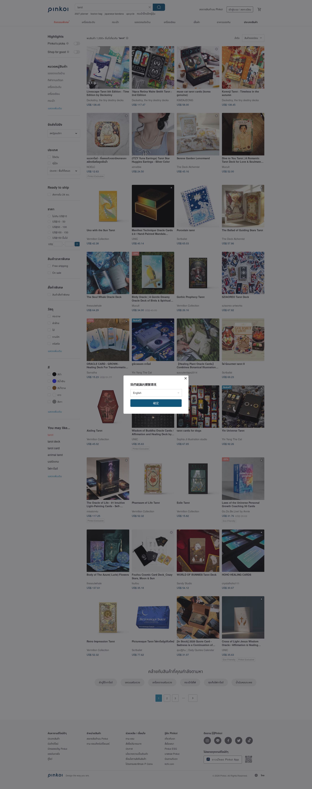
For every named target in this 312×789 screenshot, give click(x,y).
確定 (156, 403)
